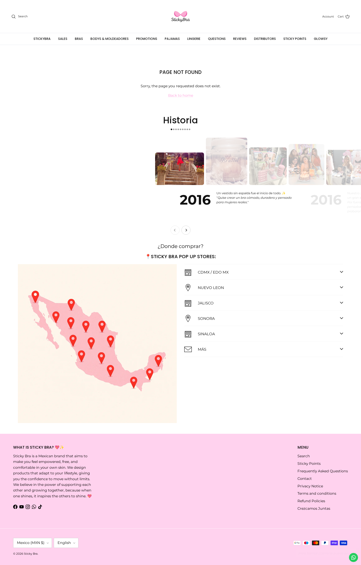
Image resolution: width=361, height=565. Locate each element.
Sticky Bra (31, 553)
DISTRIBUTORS (265, 38)
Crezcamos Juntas (313, 508)
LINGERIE (193, 38)
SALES (62, 38)
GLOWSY (321, 38)
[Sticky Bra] (180, 16)
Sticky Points (309, 463)
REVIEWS (239, 38)
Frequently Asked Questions (322, 471)
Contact (304, 478)
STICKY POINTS (294, 38)
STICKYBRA (42, 38)
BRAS (79, 38)
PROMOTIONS (146, 38)
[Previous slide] (175, 230)
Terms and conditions (316, 493)
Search (303, 456)
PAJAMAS (172, 38)
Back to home (180, 95)
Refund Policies (311, 501)
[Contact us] (353, 557)
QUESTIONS (217, 38)
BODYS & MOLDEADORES (109, 38)
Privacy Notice (310, 486)
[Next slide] (185, 230)
